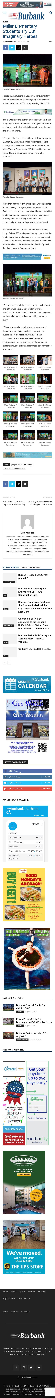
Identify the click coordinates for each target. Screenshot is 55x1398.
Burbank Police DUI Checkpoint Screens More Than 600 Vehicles (35, 642)
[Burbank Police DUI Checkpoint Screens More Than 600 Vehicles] (10, 642)
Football (20, 980)
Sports (22, 1248)
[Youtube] (39, 1324)
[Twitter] (31, 1324)
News (5, 21)
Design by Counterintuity (27, 1333)
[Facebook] (16, 1324)
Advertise (25, 1268)
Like (19, 776)
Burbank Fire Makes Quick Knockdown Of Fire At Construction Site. (32, 595)
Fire (5, 599)
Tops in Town (9, 1255)
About (5, 1268)
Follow (47, 780)
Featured (42, 1248)
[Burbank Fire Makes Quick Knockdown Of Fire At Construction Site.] (10, 595)
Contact (14, 1268)
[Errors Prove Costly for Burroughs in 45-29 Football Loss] (8, 990)
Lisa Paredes (10, 41)
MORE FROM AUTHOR (31, 571)
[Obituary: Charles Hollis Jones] (10, 656)
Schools (31, 1248)
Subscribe (45, 792)
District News (8, 629)
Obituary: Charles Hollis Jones (34, 652)
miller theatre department (14, 472)
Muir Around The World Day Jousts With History (14, 506)
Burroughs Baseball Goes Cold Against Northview (40, 506)
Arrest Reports (9, 585)
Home (5, 1248)
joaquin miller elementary (21, 468)
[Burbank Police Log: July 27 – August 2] (10, 582)
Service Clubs (24, 1255)
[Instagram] (24, 1324)
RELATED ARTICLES (11, 571)
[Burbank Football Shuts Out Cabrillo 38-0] (8, 975)
